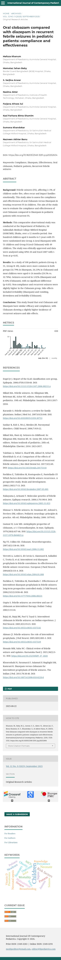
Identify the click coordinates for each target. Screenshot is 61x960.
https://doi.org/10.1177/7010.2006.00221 (22, 595)
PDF (9, 689)
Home (6, 13)
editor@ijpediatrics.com (44, 949)
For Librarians (10, 842)
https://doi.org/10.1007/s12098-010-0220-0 (23, 677)
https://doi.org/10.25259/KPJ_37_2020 (29, 655)
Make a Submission (17, 814)
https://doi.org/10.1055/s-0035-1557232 (22, 627)
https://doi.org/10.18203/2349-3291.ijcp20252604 (32, 155)
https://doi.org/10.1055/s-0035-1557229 (22, 641)
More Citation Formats (18, 746)
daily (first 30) (43, 358)
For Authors (9, 838)
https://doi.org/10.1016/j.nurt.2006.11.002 (23, 549)
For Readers (9, 833)
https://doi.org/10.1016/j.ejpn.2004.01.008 (23, 574)
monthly (54, 358)
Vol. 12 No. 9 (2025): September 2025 (21, 16)
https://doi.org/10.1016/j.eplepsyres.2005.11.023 (26, 503)
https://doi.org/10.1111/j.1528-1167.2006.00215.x (27, 386)
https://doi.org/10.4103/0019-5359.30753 (22, 418)
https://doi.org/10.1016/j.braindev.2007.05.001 (25, 489)
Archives (16, 13)
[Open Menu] (3, 3)
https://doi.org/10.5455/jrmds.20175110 (27, 467)
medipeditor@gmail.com (18, 949)
